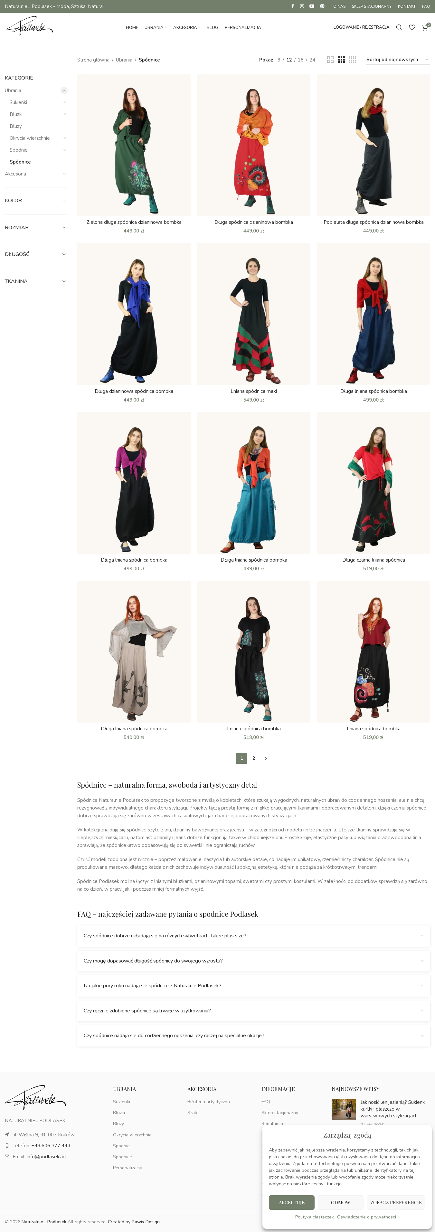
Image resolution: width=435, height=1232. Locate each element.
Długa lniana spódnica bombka (373, 391)
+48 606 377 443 (51, 1145)
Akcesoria (15, 174)
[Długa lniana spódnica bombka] (373, 314)
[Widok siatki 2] (330, 59)
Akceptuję (292, 1202)
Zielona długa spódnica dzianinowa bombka (134, 222)
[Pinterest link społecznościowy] (322, 6)
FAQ (265, 1102)
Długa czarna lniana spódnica (373, 560)
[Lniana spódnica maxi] (253, 314)
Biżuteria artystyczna (208, 1102)
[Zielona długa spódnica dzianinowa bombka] (134, 145)
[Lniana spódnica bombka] (253, 652)
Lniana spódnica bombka (254, 728)
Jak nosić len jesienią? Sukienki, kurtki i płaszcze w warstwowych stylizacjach (394, 1109)
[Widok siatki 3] (341, 59)
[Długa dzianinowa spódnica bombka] (134, 314)
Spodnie (19, 150)
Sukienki (18, 102)
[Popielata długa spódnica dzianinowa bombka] (373, 145)
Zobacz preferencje (396, 1202)
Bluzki (16, 114)
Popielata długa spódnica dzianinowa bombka (374, 222)
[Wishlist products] (412, 27)
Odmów (340, 1202)
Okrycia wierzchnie (30, 138)
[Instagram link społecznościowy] (302, 6)
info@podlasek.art (46, 1156)
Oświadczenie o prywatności (366, 1217)
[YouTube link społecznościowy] (312, 6)
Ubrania (13, 90)
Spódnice (20, 162)
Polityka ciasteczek (314, 1217)
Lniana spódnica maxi (254, 391)
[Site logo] (29, 27)
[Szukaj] (399, 27)
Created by (134, 1222)
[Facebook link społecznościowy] (293, 6)
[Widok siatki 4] (352, 59)
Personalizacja (127, 1168)
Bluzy (16, 126)
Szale (193, 1113)
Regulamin (272, 1124)
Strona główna (93, 60)
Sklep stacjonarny (279, 1113)
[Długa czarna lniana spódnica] (373, 483)
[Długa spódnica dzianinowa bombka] (253, 145)
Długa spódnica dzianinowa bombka (253, 222)
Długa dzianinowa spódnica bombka (134, 391)
